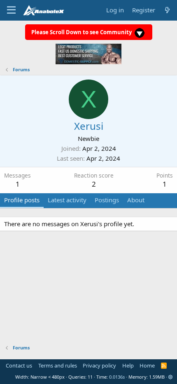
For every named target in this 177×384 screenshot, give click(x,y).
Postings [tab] (107, 200)
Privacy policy (99, 365)
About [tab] (135, 200)
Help (128, 365)
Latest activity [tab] (67, 200)
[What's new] (167, 10)
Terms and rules (57, 365)
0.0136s (117, 377)
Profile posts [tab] (22, 200)
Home (147, 365)
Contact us (19, 365)
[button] (170, 377)
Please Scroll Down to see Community (82, 32)
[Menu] (11, 10)
